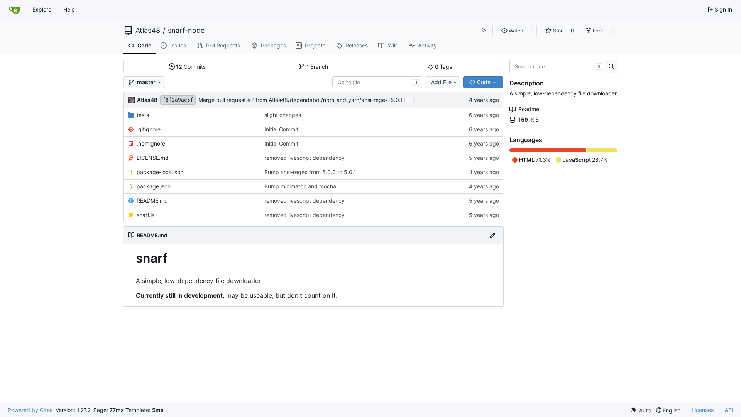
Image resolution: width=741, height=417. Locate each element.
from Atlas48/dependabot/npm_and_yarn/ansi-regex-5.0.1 (328, 100)
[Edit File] (492, 235)
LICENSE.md (153, 157)
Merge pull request (222, 100)
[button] (512, 30)
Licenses (703, 410)
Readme (528, 109)
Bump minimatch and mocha (300, 186)
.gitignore (149, 129)
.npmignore (151, 143)
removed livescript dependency (304, 157)
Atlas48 (147, 30)
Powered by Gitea (30, 410)
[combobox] (377, 82)
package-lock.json (160, 172)
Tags (443, 66)
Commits (191, 66)
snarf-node (186, 30)
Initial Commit (281, 129)
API (729, 410)
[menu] (640, 410)
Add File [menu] (441, 82)
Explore (41, 9)
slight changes (282, 115)
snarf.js (145, 215)
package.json (154, 186)
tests (143, 115)
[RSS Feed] (484, 30)
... (409, 99)
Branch (317, 66)
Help (69, 9)
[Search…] (611, 67)
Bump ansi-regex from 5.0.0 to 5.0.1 (310, 172)
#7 (250, 100)
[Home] (14, 10)
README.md (152, 200)
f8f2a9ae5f (177, 100)
